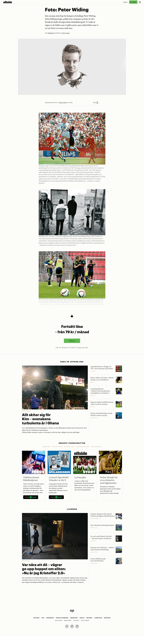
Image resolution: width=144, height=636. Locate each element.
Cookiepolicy (76, 620)
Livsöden (72, 509)
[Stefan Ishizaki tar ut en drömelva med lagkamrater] (110, 462)
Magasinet (89, 617)
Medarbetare (74, 617)
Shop (42, 617)
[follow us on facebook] (72, 626)
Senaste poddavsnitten (72, 443)
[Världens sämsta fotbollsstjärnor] (33, 462)
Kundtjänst (107, 617)
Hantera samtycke (85, 620)
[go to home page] (7, 2)
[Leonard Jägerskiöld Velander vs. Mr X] (59, 462)
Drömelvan (46, 446)
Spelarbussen (96, 446)
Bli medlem (133, 2)
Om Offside (36, 617)
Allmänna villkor (67, 620)
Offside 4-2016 (62, 102)
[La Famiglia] (84, 462)
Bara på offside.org (72, 362)
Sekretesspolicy (58, 620)
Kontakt (82, 617)
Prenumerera (50, 617)
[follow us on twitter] (66, 626)
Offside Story (69, 446)
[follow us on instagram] (77, 626)
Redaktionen (51, 33)
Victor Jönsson (66, 33)
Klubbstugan (98, 617)
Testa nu (72, 341)
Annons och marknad (62, 617)
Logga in (125, 2)
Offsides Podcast (83, 446)
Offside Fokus (57, 446)
